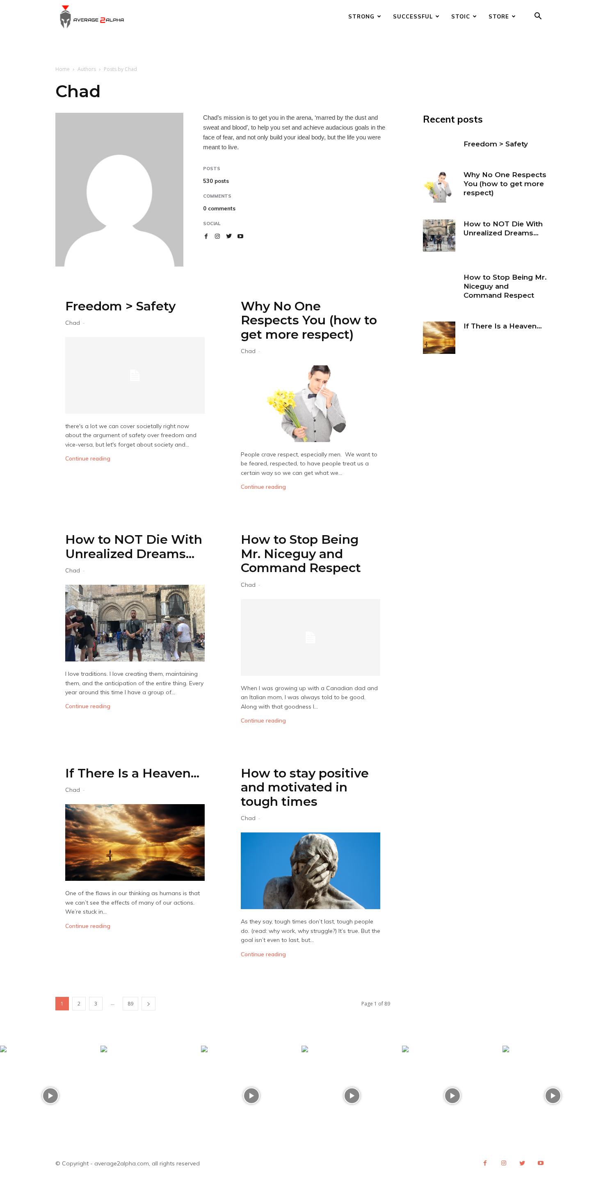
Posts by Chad (120, 69)
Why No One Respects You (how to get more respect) (309, 320)
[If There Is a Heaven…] (135, 842)
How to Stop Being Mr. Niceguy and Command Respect (301, 553)
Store (499, 16)
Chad (72, 322)
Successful (413, 16)
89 (130, 1003)
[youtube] (240, 236)
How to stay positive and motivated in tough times (305, 787)
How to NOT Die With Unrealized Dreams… (133, 546)
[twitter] (229, 236)
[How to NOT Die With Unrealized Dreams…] (135, 623)
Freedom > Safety (120, 306)
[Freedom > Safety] (135, 375)
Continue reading (87, 458)
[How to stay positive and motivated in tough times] (310, 870)
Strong (361, 16)
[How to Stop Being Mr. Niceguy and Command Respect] (310, 637)
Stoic (460, 16)
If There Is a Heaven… (132, 773)
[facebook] (206, 236)
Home (62, 69)
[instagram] (217, 236)
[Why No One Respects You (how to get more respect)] (310, 403)
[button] (538, 17)
